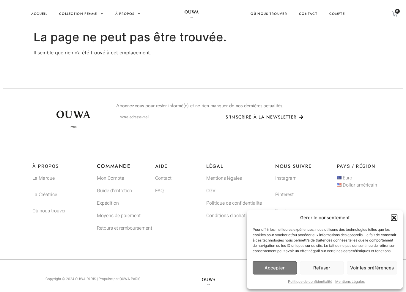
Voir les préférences (372, 268)
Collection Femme (78, 13)
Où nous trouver (269, 13)
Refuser (321, 268)
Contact (308, 13)
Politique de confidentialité (310, 281)
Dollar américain (359, 185)
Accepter (275, 268)
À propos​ (124, 13)
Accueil (39, 13)
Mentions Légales (350, 281)
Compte (337, 13)
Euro (347, 177)
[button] (394, 218)
